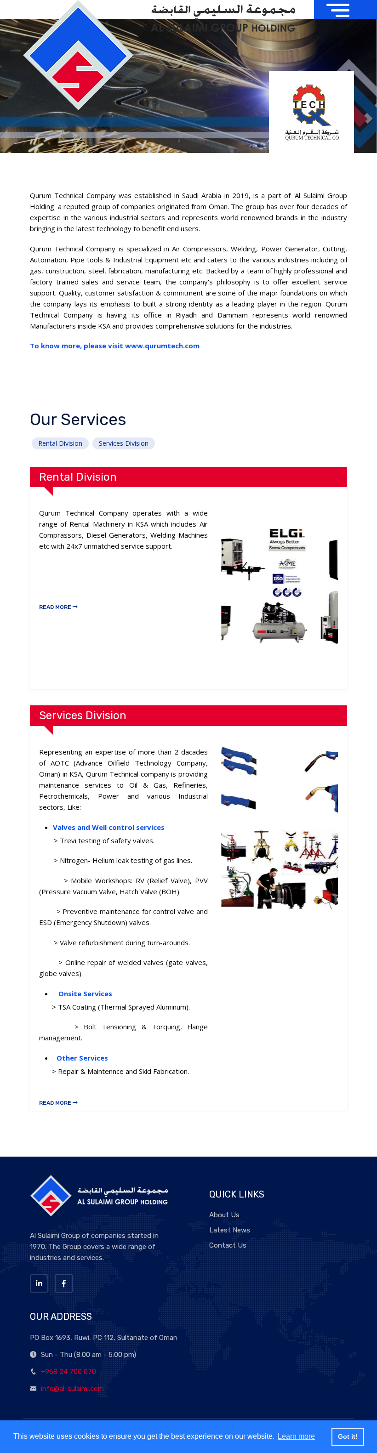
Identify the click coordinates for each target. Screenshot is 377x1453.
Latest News (229, 1230)
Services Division (124, 443)
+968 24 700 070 (68, 1372)
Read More (56, 607)
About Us (224, 1215)
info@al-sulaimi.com (72, 1389)
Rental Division (60, 443)
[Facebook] (64, 1283)
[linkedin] (39, 1283)
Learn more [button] (296, 1436)
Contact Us (227, 1245)
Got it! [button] (348, 1436)
